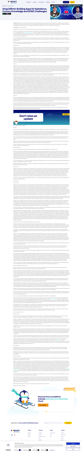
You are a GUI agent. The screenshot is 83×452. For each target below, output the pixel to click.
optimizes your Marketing (57, 399)
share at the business (53, 299)
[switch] (29, 450)
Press (62, 438)
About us (62, 432)
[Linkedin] (12, 435)
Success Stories (41, 2)
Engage (29, 434)
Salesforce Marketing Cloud (28, 32)
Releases (40, 432)
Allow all (73, 443)
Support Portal (52, 432)
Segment (29, 432)
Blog (39, 438)
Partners (62, 436)
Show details (52, 450)
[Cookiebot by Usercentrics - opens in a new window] (8, 450)
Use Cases (35, 2)
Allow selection (73, 446)
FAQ (50, 436)
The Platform (28, 2)
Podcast (40, 434)
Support (72, 2)
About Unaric (63, 434)
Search (29, 436)
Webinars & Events (42, 436)
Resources (48, 2)
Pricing (53, 2)
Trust (51, 434)
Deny (73, 449)
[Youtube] (14, 435)
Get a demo (66, 2)
